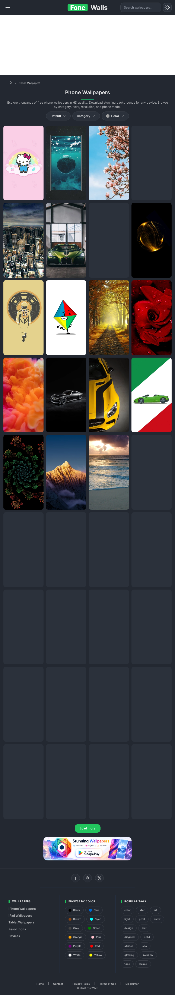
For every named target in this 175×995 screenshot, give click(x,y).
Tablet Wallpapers (22, 922)
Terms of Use (107, 983)
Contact (58, 983)
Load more (87, 828)
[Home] (10, 82)
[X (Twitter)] (99, 878)
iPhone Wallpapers (22, 908)
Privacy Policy (81, 983)
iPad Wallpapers (20, 915)
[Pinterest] (87, 878)
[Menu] (7, 7)
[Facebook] (75, 878)
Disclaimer (132, 983)
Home (40, 983)
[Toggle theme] (167, 7)
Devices (14, 936)
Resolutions (17, 929)
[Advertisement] (87, 45)
